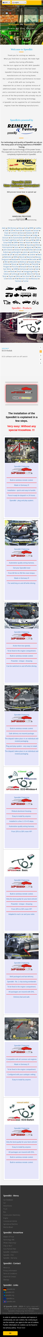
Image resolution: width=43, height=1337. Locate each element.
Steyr (36, 271)
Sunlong (14, 274)
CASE (6, 230)
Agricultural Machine (10, 1224)
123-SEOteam (33, 1309)
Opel (20, 264)
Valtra (18, 276)
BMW (31, 228)
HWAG (22, 245)
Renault (23, 266)
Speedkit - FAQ (8, 1255)
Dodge (35, 235)
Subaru (6, 274)
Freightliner (12, 240)
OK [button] (10, 1333)
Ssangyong (27, 271)
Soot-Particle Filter (9, 1249)
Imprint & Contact (9, 1276)
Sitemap (6, 1280)
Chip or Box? (7, 1246)
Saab (36, 266)
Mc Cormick (22, 259)
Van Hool (25, 276)
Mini (6, 262)
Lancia (25, 252)
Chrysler (28, 230)
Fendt (32, 238)
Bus (4, 1212)
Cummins (14, 233)
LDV (11, 254)
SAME (16, 269)
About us (6, 1267)
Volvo (10, 278)
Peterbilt (35, 264)
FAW (26, 238)
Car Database (8, 1200)
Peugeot (6, 266)
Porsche (15, 266)
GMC (37, 240)
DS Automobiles (16, 238)
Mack (39, 254)
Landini (5, 254)
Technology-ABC (9, 1240)
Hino (21, 242)
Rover (30, 266)
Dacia (22, 233)
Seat (37, 269)
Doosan (5, 238)
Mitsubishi (14, 262)
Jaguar (28, 247)
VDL (32, 276)
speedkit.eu (10, 1298)
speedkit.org (9, 1295)
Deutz (28, 235)
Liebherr (24, 254)
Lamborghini (16, 252)
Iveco (22, 247)
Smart (19, 271)
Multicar (23, 262)
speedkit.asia (10, 1301)
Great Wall (7, 242)
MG (40, 259)
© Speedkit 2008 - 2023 (13, 1306)
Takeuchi (29, 274)
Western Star (24, 278)
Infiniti (37, 245)
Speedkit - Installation (10, 1252)
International (7, 247)
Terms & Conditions (10, 1273)
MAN (15, 257)
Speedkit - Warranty (10, 1258)
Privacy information (10, 1270)
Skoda (12, 271)
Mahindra (8, 257)
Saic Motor (7, 269)
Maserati (29, 257)
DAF (35, 233)
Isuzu (16, 247)
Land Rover (34, 252)
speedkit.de (11, 1289)
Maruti (21, 257)
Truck (5, 1209)
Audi (25, 228)
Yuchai (25, 281)
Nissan (14, 264)
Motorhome (7, 1206)
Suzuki (22, 274)
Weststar (34, 278)
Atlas (20, 228)
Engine (5, 1218)
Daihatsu (7, 235)
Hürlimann (13, 245)
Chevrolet (19, 230)
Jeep (39, 247)
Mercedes (33, 259)
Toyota (11, 276)
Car (4, 1203)
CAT (11, 230)
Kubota (6, 252)
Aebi (3, 228)
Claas (6, 233)
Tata (36, 274)
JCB (34, 247)
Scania (30, 269)
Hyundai (30, 245)
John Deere (7, 250)
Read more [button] (21, 1328)
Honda (4, 245)
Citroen (36, 230)
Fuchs (21, 240)
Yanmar (18, 281)
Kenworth (18, 250)
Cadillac (38, 228)
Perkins (27, 264)
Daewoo (29, 233)
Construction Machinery (11, 1215)
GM (32, 240)
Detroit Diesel (18, 235)
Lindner (32, 254)
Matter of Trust (8, 1237)
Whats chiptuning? (9, 1243)
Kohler (30, 250)
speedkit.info (9, 1292)
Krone (37, 250)
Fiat (38, 238)
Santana (23, 269)
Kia (25, 250)
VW (15, 278)
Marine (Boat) (8, 1227)
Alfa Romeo (11, 228)
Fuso (27, 240)
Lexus (17, 254)
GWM (15, 242)
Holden (35, 242)
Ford (4, 240)
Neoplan (31, 262)
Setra (6, 271)
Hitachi (28, 242)
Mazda (13, 259)
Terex (5, 276)
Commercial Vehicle (10, 1221)
